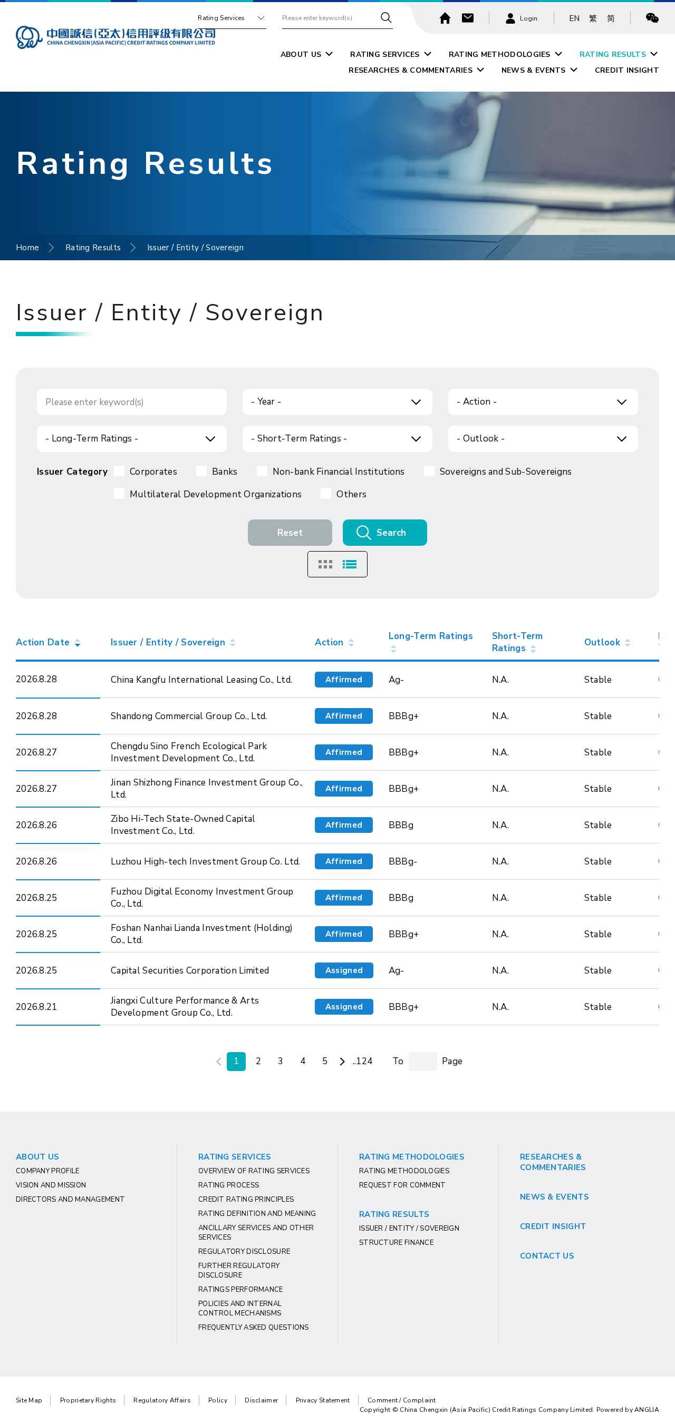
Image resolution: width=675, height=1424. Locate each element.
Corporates (153, 472)
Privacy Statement (323, 1400)
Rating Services (221, 18)
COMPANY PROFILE (48, 1171)
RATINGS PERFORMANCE (240, 1289)
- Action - (477, 402)
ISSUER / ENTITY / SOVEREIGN (409, 1228)
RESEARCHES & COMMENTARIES (410, 70)
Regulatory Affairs (161, 1400)
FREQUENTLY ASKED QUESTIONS (253, 1327)
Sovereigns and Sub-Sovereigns (506, 472)
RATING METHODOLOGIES (500, 55)
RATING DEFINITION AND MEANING (257, 1214)
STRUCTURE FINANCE (396, 1243)
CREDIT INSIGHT (627, 70)
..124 (363, 1061)
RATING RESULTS (613, 55)
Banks (225, 472)
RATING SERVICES (385, 55)
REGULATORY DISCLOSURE (244, 1251)
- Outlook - (481, 439)
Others (351, 494)
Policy (217, 1400)
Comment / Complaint (402, 1400)
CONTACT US (547, 1256)
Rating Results (93, 247)
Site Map (29, 1400)
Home (27, 247)
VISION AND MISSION (51, 1185)
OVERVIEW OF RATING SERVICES (254, 1171)
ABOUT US (301, 55)
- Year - (266, 402)
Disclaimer (261, 1400)
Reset (290, 533)
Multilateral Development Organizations (216, 494)
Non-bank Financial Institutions (339, 472)
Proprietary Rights (88, 1400)
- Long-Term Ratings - (91, 439)
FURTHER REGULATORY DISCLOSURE (238, 1270)
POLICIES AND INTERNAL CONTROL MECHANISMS (240, 1308)
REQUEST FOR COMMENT (402, 1185)
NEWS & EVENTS (534, 70)
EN (574, 18)
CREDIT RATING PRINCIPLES (246, 1199)
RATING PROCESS (228, 1185)
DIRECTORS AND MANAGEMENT (70, 1199)
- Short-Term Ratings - (299, 439)
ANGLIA (646, 1410)
